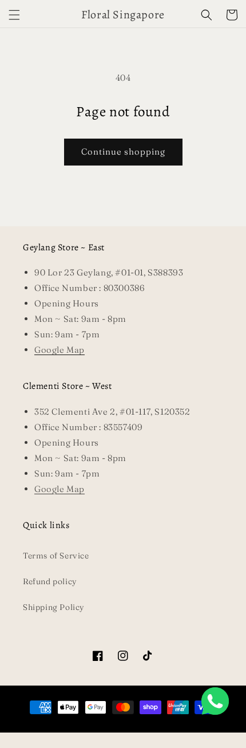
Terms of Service (56, 555)
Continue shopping (123, 151)
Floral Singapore (107, 728)
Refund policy (50, 581)
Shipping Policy (54, 607)
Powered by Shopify (156, 728)
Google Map (59, 488)
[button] (14, 14)
